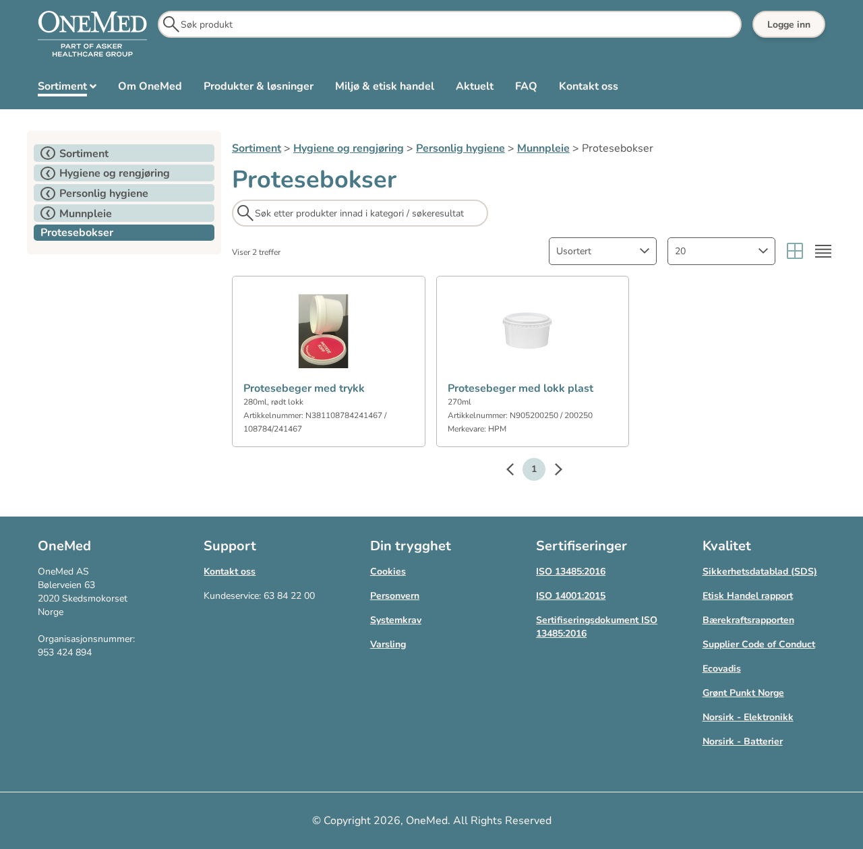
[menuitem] (67, 89)
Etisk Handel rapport (748, 595)
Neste (551, 471)
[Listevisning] (823, 251)
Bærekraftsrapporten (748, 620)
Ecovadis (722, 668)
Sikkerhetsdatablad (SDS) (760, 571)
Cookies (388, 571)
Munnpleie (543, 148)
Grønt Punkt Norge (743, 692)
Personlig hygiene (460, 148)
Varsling (388, 644)
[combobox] (603, 251)
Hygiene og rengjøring (348, 148)
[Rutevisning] (795, 251)
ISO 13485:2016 (570, 571)
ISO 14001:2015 (570, 595)
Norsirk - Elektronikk (748, 717)
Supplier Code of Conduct (759, 644)
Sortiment (256, 148)
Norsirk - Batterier (743, 741)
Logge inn (788, 24)
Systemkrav (395, 620)
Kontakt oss (230, 571)
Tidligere (516, 471)
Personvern (394, 595)
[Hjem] (92, 34)
